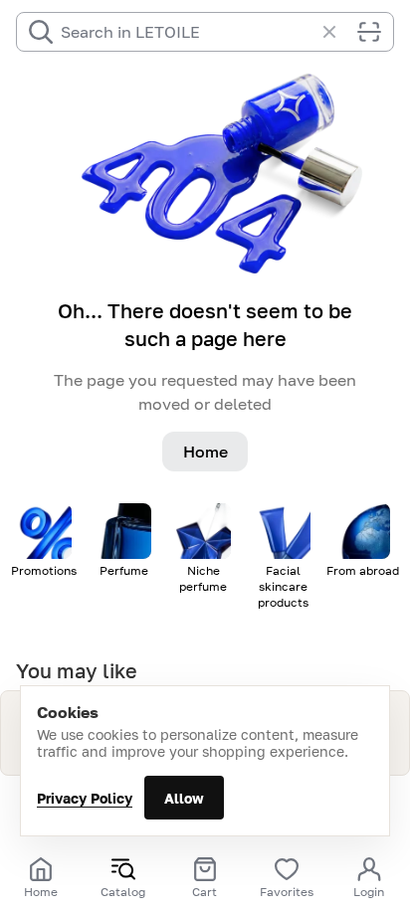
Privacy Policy (84, 798)
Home (205, 451)
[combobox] (187, 32)
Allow (184, 798)
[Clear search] (339, 32)
